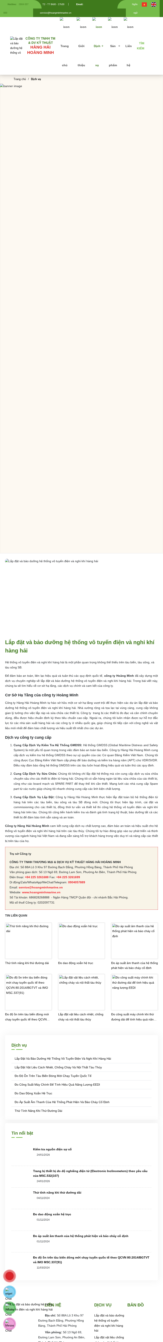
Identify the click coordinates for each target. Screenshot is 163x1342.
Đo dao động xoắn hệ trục (75, 963)
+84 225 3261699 (68, 877)
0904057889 (76, 882)
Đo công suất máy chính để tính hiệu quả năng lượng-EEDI (57, 1084)
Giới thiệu (81, 55)
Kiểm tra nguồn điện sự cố (52, 1149)
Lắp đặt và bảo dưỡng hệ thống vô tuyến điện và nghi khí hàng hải (62, 1058)
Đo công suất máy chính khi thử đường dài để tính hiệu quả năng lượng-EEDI (133, 1017)
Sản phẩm (113, 55)
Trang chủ (64, 55)
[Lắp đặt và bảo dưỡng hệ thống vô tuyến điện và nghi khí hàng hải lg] (17, 46)
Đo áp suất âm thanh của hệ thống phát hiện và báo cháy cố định (134, 965)
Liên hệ (128, 55)
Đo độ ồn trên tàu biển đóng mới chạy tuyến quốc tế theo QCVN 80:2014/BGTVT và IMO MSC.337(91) (27, 1017)
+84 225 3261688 (37, 877)
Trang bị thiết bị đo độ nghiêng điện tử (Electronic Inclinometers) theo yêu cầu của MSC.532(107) (90, 1173)
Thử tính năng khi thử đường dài (27, 963)
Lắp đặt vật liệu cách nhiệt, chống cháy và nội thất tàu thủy (80, 1017)
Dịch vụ (97, 55)
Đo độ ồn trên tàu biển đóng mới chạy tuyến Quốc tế (52, 1076)
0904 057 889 (15, 8)
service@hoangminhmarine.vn (41, 887)
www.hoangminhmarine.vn (41, 892)
